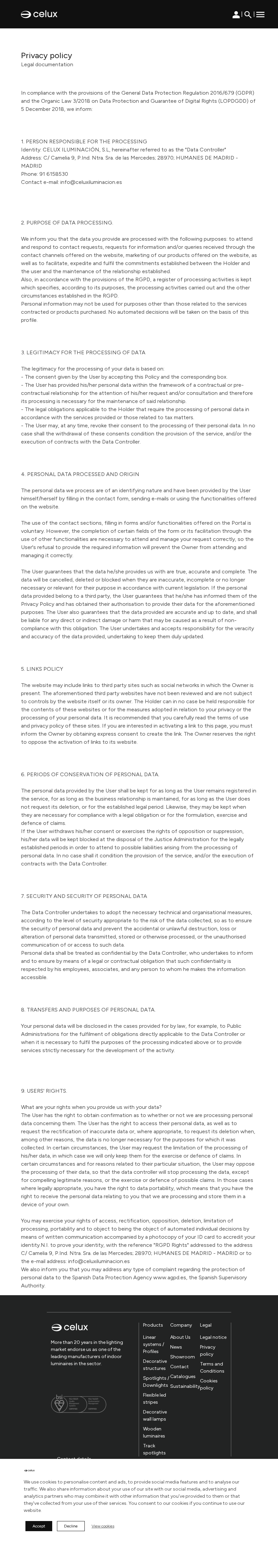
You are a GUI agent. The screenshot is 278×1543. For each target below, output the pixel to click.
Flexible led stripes (154, 1398)
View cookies (103, 1526)
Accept (39, 1526)
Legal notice (213, 1337)
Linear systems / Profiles (153, 1344)
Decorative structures (155, 1364)
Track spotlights (154, 1449)
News (176, 1347)
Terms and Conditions (212, 1367)
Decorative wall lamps (155, 1415)
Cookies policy (209, 1384)
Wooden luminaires (154, 1432)
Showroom (182, 1357)
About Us (180, 1337)
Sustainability (185, 1386)
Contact (179, 1367)
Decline (71, 1526)
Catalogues (183, 1376)
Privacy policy (207, 1350)
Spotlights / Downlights (156, 1381)
